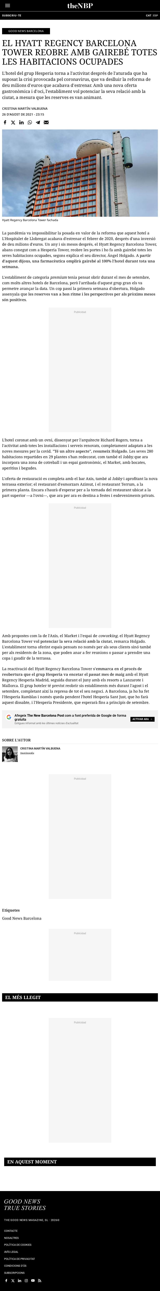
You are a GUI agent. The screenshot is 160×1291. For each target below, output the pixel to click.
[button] (7, 5)
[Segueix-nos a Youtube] (33, 1281)
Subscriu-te (11, 15)
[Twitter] (13, 122)
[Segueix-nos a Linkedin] (20, 1281)
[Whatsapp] (30, 122)
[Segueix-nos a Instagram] (26, 1281)
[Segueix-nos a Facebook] (6, 1281)
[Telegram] (38, 122)
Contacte (11, 1230)
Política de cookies (17, 1244)
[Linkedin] (21, 122)
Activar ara (140, 719)
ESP (155, 15)
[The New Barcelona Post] (25, 1205)
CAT (148, 15)
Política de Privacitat (19, 1258)
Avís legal (11, 1251)
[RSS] (40, 1281)
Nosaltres (11, 1237)
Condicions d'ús (15, 1265)
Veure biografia (27, 753)
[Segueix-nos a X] (13, 1281)
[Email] (46, 122)
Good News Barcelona (26, 31)
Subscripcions (14, 1272)
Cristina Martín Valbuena (25, 108)
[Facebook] (5, 122)
